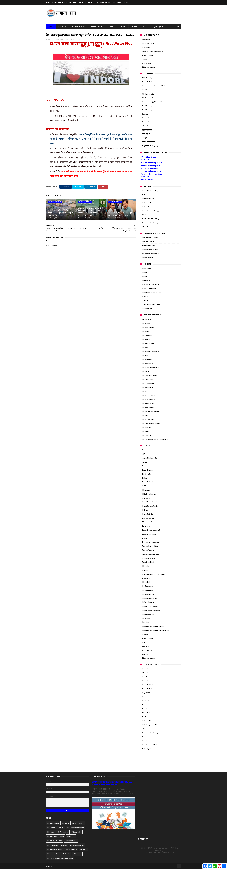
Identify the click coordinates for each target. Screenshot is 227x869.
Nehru (144, 737)
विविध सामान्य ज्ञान (148, 67)
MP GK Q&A (146, 323)
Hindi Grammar (147, 90)
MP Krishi (145, 391)
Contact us (93, 2)
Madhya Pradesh (148, 160)
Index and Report (148, 43)
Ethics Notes (146, 705)
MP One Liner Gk (148, 98)
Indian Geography (148, 614)
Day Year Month (148, 518)
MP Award (145, 331)
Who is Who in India (60, 2)
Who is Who (146, 63)
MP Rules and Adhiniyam (151, 423)
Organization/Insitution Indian (153, 626)
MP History (146, 215)
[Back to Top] (179, 866)
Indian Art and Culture (150, 606)
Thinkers (145, 59)
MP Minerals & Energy (149, 399)
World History (147, 227)
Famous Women (148, 242)
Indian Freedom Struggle (151, 211)
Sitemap (126, 2)
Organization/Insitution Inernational (155, 630)
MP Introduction (148, 383)
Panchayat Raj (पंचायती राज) (152, 102)
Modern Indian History (150, 223)
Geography (146, 578)
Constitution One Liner (150, 502)
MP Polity (145, 415)
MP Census (146, 339)
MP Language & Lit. (149, 395)
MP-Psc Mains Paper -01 (151, 163)
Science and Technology (151, 304)
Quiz (144, 642)
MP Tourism (146, 435)
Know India (146, 47)
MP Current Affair (78, 39)
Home (48, 2)
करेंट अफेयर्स (73, 2)
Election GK (146, 701)
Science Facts (147, 118)
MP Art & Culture (148, 327)
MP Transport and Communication (155, 439)
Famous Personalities (150, 238)
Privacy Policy (105, 2)
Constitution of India (150, 506)
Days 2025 (146, 39)
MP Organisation (148, 407)
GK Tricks (145, 566)
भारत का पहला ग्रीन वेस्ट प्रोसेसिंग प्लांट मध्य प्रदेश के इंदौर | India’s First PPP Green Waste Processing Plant (91, 211)
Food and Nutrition (149, 288)
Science (145, 114)
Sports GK (145, 122)
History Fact (146, 203)
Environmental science (150, 284)
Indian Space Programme (151, 292)
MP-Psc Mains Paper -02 (151, 165)
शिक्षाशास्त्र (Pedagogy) (150, 146)
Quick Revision (78, 27)
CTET (145, 27)
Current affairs (147, 82)
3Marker (145, 450)
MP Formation (147, 359)
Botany (145, 276)
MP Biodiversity (147, 335)
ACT (143, 454)
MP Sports (145, 431)
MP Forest (145, 355)
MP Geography (147, 363)
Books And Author (148, 482)
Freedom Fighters (148, 246)
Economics (146, 526)
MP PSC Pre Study (148, 157)
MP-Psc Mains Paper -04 (151, 171)
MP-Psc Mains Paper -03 (151, 168)
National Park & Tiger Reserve (152, 51)
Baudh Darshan (147, 470)
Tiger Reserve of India (150, 745)
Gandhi (145, 570)
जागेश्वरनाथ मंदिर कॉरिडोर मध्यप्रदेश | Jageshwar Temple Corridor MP (60, 212)
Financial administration (151, 554)
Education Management (151, 530)
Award (144, 462)
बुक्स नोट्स (157, 27)
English (144, 538)
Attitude (145, 673)
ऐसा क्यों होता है (147, 130)
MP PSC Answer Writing (150, 411)
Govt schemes (147, 586)
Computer (146, 498)
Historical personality (150, 250)
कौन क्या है (62, 27)
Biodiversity (146, 268)
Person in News (147, 258)
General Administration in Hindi (153, 86)
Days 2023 (146, 693)
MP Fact (145, 347)
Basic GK (145, 466)
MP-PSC (134, 27)
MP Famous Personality (150, 254)
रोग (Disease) (147, 138)
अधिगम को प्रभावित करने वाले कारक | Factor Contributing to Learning (112, 783)
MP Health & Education (150, 367)
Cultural (145, 195)
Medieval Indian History (150, 219)
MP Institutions (147, 379)
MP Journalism (147, 387)
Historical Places (148, 199)
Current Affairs (97, 27)
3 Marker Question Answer (152, 174)
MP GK (122, 27)
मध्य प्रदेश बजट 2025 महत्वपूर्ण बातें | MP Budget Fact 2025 (120, 214)
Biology (145, 272)
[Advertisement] (138, 14)
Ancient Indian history (150, 191)
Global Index (146, 582)
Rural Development (149, 106)
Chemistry (146, 280)
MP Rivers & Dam (148, 419)
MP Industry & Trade (149, 375)
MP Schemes (146, 427)
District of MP (147, 319)
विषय (112, 27)
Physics (145, 296)
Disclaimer (117, 2)
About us (83, 2)
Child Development (149, 78)
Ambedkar (146, 669)
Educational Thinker (149, 534)
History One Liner (148, 207)
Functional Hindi (148, 562)
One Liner (145, 622)
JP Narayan (146, 729)
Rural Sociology (147, 110)
